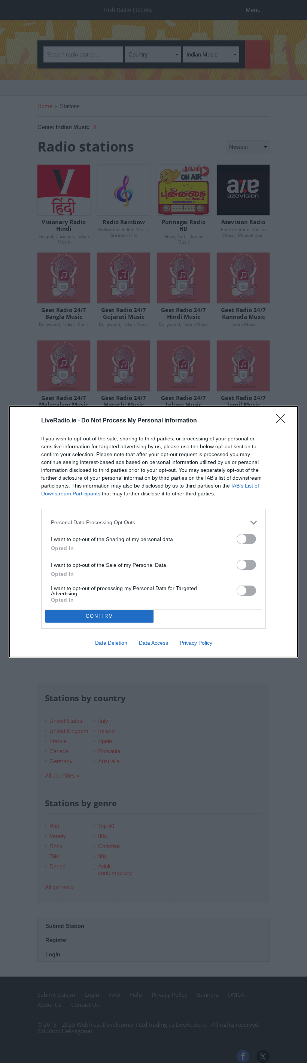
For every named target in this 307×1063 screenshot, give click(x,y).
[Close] (283, 421)
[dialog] (153, 531)
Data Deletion (111, 643)
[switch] (246, 539)
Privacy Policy (196, 643)
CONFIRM (99, 616)
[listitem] (153, 522)
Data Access (153, 643)
